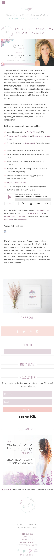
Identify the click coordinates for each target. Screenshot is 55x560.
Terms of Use (27, 539)
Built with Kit (27, 416)
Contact (27, 537)
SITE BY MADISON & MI (27, 555)
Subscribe (6, 489)
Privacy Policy (27, 542)
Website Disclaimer (27, 545)
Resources (27, 534)
